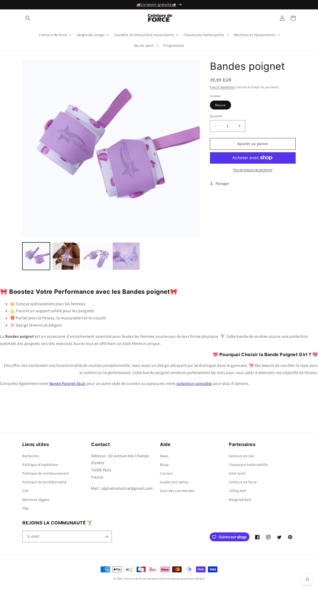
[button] (27, 18)
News (164, 455)
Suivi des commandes (177, 490)
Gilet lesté (237, 473)
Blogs (164, 464)
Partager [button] (222, 183)
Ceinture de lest (242, 455)
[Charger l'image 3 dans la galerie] (96, 256)
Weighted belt (240, 499)
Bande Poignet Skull (67, 383)
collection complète (194, 383)
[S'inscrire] (106, 537)
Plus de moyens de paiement (252, 169)
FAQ (25, 508)
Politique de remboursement (45, 473)
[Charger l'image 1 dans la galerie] (36, 256)
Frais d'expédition (223, 87)
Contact (166, 473)
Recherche (30, 455)
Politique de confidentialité (44, 481)
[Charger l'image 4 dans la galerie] (126, 256)
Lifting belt (237, 490)
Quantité (216, 116)
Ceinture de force (243, 481)
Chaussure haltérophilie (248, 464)
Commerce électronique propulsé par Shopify (175, 578)
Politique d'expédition (40, 464)
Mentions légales (36, 499)
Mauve (220, 105)
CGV (25, 490)
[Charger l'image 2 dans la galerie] (66, 256)
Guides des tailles (174, 481)
